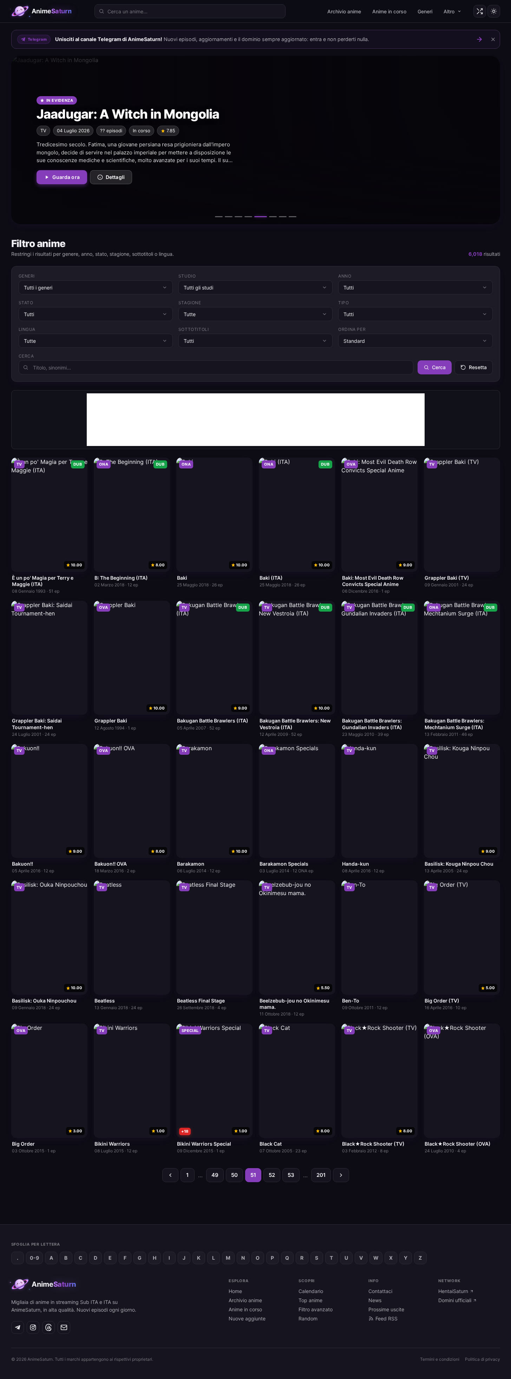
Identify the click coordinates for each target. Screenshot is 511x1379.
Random (308, 1318)
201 (321, 1175)
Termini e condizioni (439, 1359)
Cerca (439, 367)
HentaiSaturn (453, 1291)
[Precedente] (29, 140)
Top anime (310, 1300)
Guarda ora (66, 177)
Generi (425, 11)
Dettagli (115, 177)
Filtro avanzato (316, 1309)
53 (291, 1175)
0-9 (34, 1258)
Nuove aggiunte (247, 1318)
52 (272, 1175)
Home (235, 1291)
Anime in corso (389, 11)
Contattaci (380, 1291)
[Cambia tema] (493, 11)
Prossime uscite (386, 1309)
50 (234, 1175)
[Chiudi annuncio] (493, 39)
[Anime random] (479, 11)
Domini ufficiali (454, 1300)
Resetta (478, 367)
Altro (449, 11)
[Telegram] (17, 1327)
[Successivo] (481, 140)
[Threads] (48, 1327)
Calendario (311, 1291)
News (374, 1300)
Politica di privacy (482, 1359)
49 (214, 1175)
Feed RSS (386, 1318)
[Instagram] (33, 1327)
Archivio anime (344, 11)
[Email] (64, 1327)
